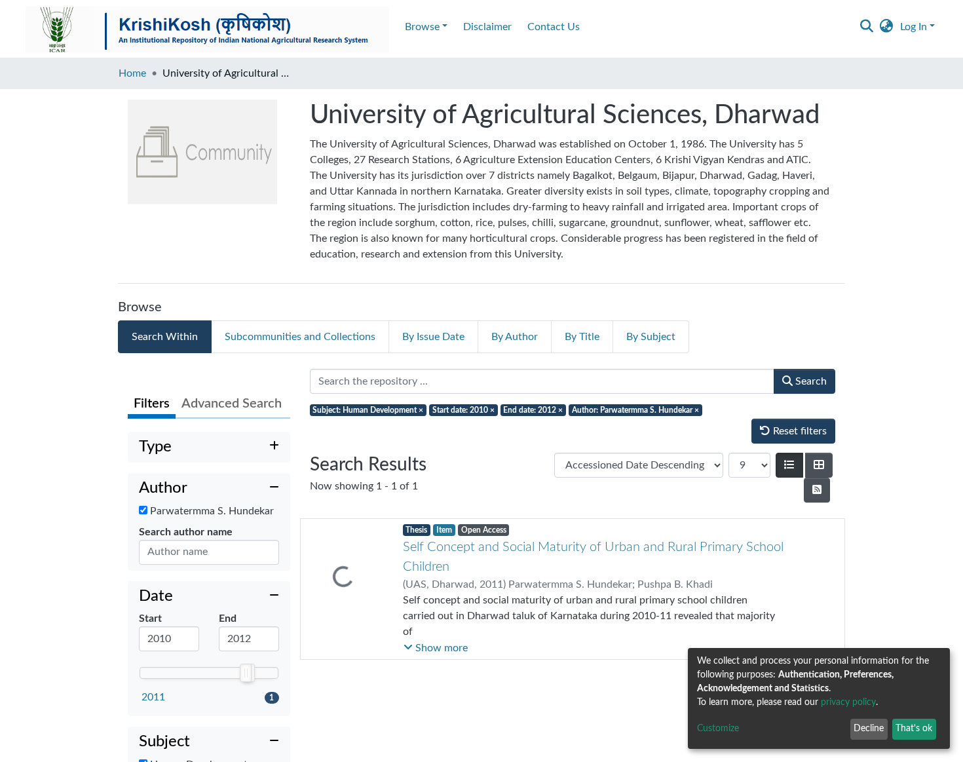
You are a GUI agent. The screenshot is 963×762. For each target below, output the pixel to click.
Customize (718, 728)
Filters (152, 403)
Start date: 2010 (463, 410)
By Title (582, 337)
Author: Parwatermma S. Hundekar (635, 410)
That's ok (914, 728)
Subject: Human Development (367, 410)
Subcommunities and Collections (300, 337)
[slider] (246, 673)
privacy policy (848, 702)
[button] (886, 27)
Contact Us (553, 27)
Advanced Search (231, 403)
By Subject (650, 337)
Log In (913, 27)
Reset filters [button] (798, 431)
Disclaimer (487, 27)
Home (132, 73)
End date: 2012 (533, 410)
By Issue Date (433, 337)
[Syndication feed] (817, 490)
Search (810, 381)
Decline (869, 728)
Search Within (165, 337)
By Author (514, 337)
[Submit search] (867, 26)
